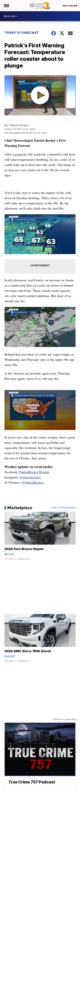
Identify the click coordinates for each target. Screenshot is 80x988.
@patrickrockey (30, 477)
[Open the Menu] (6, 5)
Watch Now (69, 6)
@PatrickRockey (32, 482)
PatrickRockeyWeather (34, 472)
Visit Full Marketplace (63, 507)
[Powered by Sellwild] (70, 719)
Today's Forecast (21, 32)
